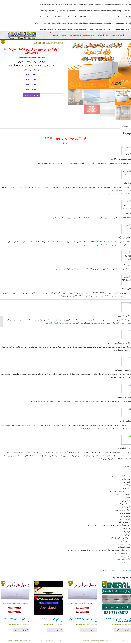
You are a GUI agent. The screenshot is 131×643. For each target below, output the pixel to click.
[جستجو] (50, 35)
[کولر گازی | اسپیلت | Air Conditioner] (21, 35)
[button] (71, 42)
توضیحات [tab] (125, 126)
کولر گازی (106, 570)
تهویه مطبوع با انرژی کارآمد (121, 159)
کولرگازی (114, 570)
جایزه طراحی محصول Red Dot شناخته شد (60, 323)
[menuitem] (117, 35)
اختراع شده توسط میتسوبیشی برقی (94, 245)
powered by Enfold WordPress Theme (99, 640)
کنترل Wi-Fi (126, 289)
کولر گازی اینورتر (125, 570)
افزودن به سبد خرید (31, 95)
